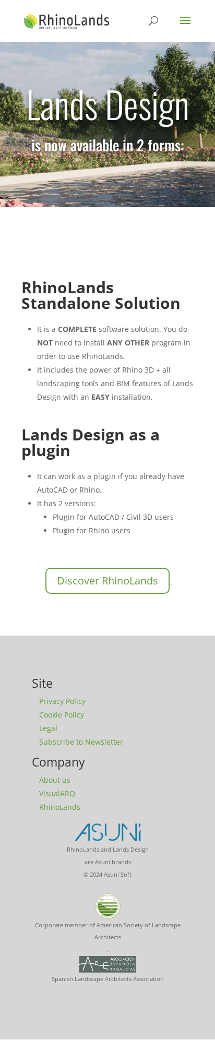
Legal (48, 728)
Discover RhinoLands (107, 580)
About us (54, 780)
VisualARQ (57, 793)
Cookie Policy (61, 715)
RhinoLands (59, 807)
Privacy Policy (62, 701)
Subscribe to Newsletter (81, 742)
